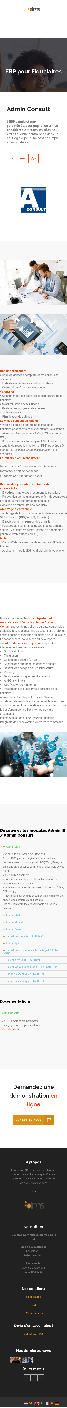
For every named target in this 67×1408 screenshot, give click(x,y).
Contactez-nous (33, 1333)
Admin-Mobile (14, 922)
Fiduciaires (34, 1296)
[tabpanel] (33, 1025)
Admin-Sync (13, 943)
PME (34, 1305)
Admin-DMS (13, 846)
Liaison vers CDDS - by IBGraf (23, 960)
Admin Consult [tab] (10, 1013)
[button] (33, 846)
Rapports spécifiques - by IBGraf (25, 974)
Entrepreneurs (34, 1313)
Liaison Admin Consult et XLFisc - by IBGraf (31, 967)
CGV (33, 1191)
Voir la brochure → (12, 1029)
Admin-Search (14, 929)
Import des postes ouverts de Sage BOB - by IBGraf (30, 951)
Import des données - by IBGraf (24, 936)
